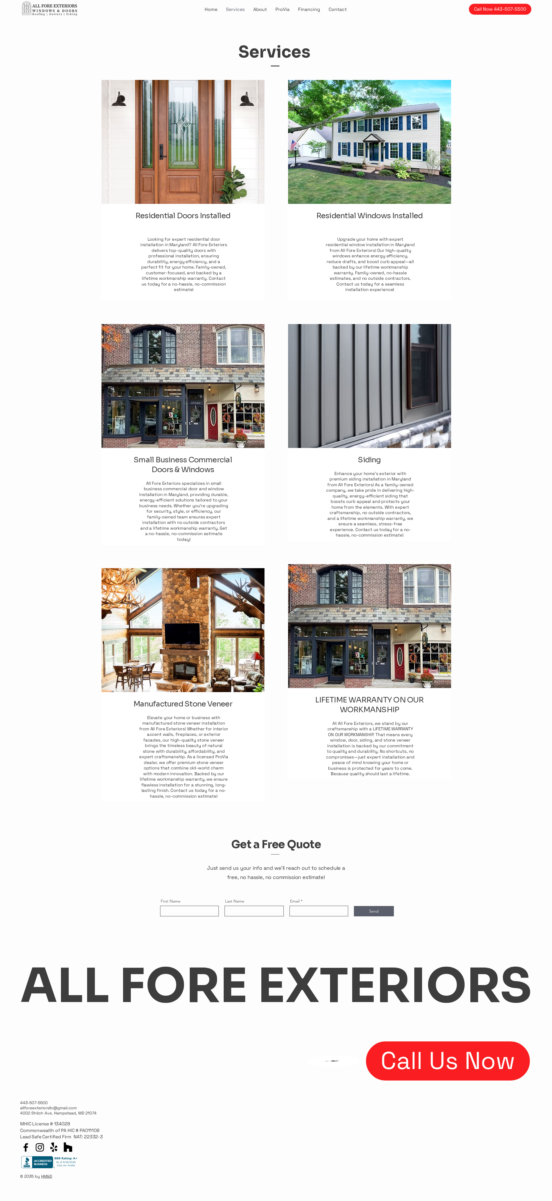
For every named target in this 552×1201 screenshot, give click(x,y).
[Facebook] (25, 1147)
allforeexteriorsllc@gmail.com (48, 1107)
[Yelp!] (54, 1147)
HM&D (46, 1176)
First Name (171, 901)
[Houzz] (68, 1147)
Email (295, 901)
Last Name (234, 901)
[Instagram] (39, 1147)
